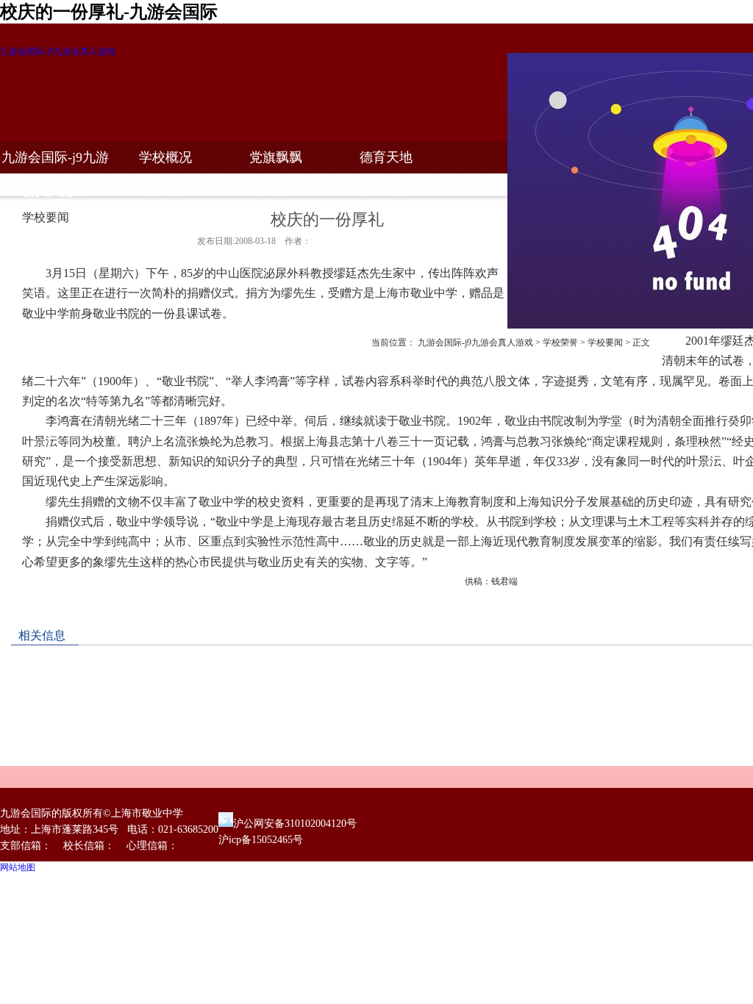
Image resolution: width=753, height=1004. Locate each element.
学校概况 (165, 157)
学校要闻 (605, 342)
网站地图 (17, 867)
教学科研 (55, 189)
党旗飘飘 (275, 157)
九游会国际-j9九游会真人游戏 (57, 51)
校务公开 (165, 189)
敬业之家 (386, 189)
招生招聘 (275, 189)
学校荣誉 (560, 342)
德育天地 (386, 157)
